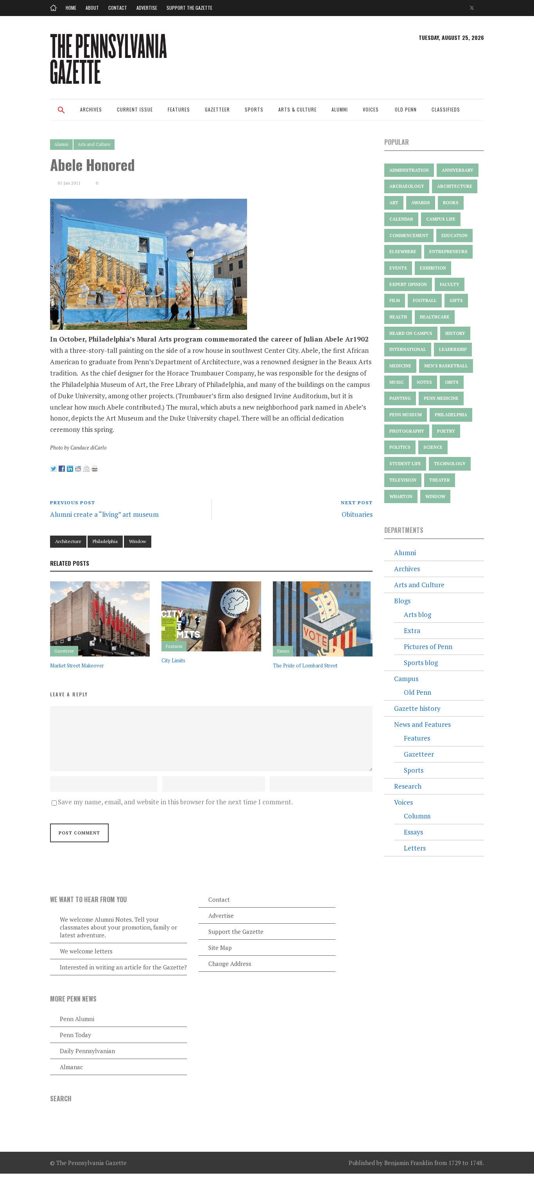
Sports (254, 109)
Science (433, 447)
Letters (415, 847)
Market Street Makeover (77, 665)
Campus (406, 678)
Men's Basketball (446, 366)
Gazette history (417, 708)
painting (400, 398)
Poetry (446, 431)
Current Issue (135, 109)
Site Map (220, 947)
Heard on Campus (410, 333)
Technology (450, 463)
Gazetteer (217, 109)
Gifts (456, 300)
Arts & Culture (297, 109)
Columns (417, 815)
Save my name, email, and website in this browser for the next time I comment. (175, 801)
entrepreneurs (448, 251)
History (455, 333)
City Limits (173, 660)
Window (137, 541)
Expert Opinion (408, 284)
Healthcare (435, 317)
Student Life (405, 463)
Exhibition (433, 268)
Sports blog (421, 662)
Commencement (408, 235)
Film (394, 300)
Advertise (146, 7)
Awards (420, 202)
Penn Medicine (441, 398)
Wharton (400, 496)
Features (179, 109)
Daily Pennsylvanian (87, 1051)
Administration (409, 170)
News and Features (422, 724)
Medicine (400, 366)
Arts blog (417, 614)
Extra (412, 630)
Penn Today (75, 1035)
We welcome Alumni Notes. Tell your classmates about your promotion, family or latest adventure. (118, 927)
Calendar (401, 219)
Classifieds (446, 109)
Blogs (402, 600)
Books (451, 202)
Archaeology (406, 186)
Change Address (229, 963)
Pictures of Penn (428, 646)
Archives (91, 109)
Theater (439, 480)
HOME (71, 7)
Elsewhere (402, 251)
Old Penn (406, 109)
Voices (371, 109)
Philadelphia (105, 541)
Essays (283, 651)
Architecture (68, 541)
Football (425, 300)
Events (398, 268)
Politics (399, 447)
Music (396, 382)
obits (452, 382)
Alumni (340, 109)
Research (407, 786)
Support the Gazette (189, 7)
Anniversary (457, 170)
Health (398, 317)
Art (393, 202)
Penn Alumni (77, 1019)
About (92, 7)
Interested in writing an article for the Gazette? (123, 967)
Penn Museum (405, 414)
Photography (406, 431)
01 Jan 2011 (69, 183)
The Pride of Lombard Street (305, 665)
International (407, 349)
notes (424, 382)
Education (454, 235)
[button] (61, 115)
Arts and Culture (94, 144)
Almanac (71, 1067)
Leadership (453, 349)
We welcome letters (86, 951)
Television (402, 480)
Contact (117, 7)
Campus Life (440, 219)
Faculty (449, 284)
